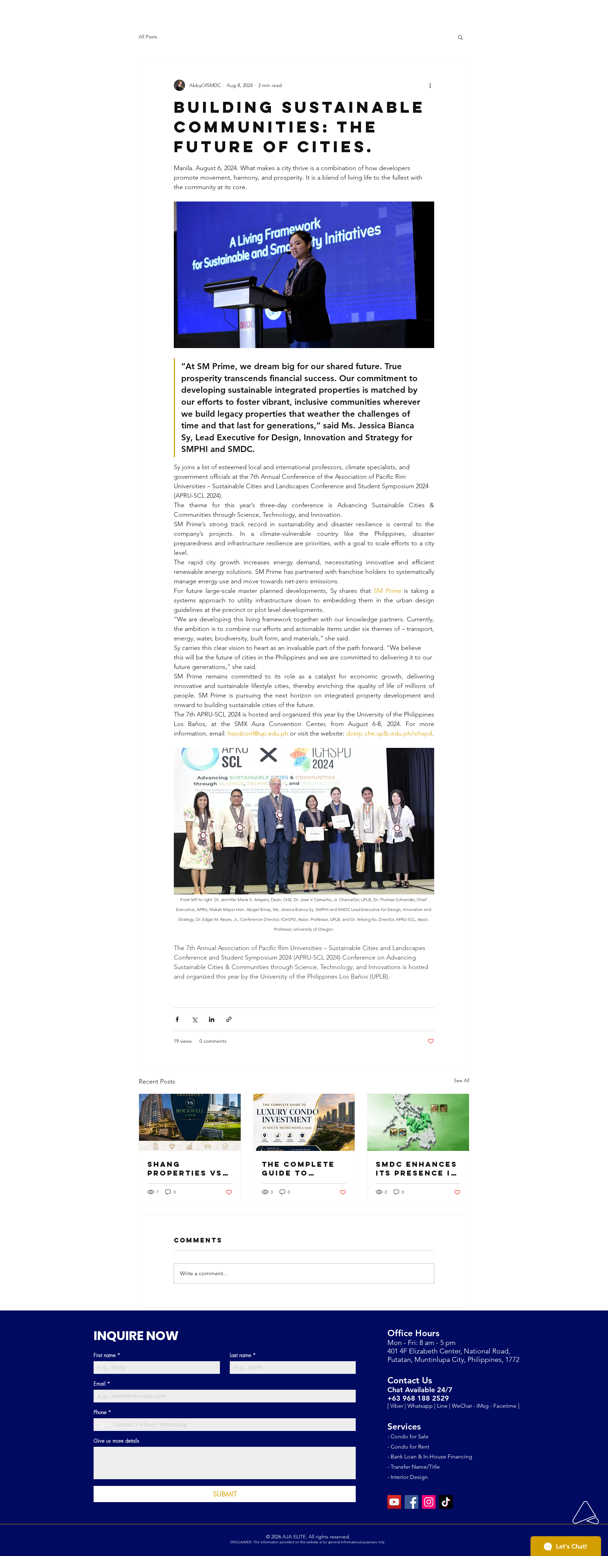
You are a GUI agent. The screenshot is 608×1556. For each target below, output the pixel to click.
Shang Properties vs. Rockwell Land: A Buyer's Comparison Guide (189, 1168)
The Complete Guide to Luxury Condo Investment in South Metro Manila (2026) (299, 1168)
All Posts (148, 36)
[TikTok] (446, 1502)
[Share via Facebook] (177, 1019)
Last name (243, 1355)
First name (107, 1355)
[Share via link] (229, 1019)
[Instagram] (429, 1502)
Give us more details (116, 1441)
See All (461, 1080)
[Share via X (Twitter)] (194, 1019)
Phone (102, 1412)
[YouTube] (394, 1502)
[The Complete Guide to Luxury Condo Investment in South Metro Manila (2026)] (304, 1122)
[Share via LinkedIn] (211, 1019)
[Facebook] (411, 1502)
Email (102, 1384)
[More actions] (430, 85)
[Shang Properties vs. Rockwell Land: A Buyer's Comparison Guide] (190, 1122)
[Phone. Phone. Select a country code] (105, 1424)
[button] (460, 37)
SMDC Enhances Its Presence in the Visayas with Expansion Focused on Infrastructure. (417, 1168)
